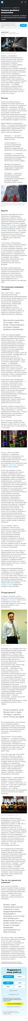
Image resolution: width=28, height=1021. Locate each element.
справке (14, 225)
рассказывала (11, 600)
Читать (23, 25)
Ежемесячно (8, 976)
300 (19, 986)
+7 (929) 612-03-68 (7, 1014)
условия (10, 999)
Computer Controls (7, 584)
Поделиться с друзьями (13, 1006)
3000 (7, 983)
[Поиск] (25, 2)
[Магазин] (22, 2)
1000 (19, 983)
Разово (20, 976)
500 (8, 986)
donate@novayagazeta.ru (8, 1012)
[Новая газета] (2, 2)
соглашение (12, 465)
